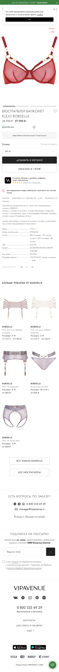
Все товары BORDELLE (29, 460)
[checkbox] (26, 565)
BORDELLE (33, 229)
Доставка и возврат (29, 625)
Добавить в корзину (29, 160)
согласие (14, 561)
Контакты (29, 620)
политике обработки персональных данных (24, 568)
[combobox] (29, 151)
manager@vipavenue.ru (31, 509)
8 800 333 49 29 (36, 504)
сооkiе (40, 14)
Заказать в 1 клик (29, 169)
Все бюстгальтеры (29, 472)
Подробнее (42, 3)
